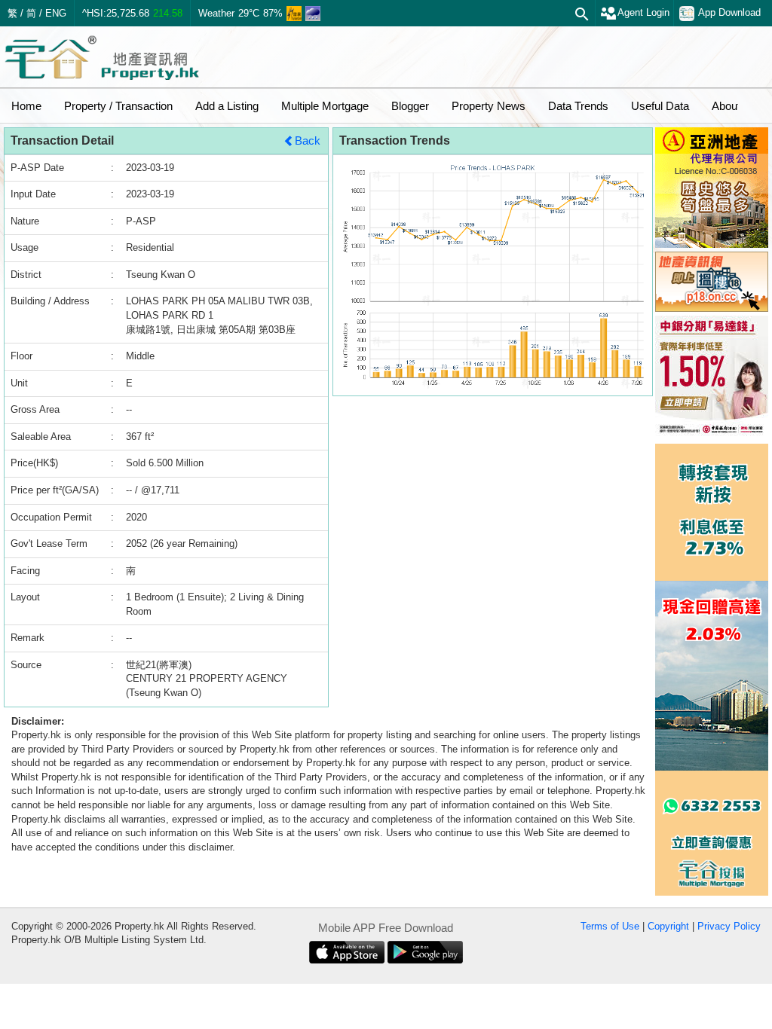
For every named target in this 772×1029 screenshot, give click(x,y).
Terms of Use (610, 926)
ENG (55, 13)
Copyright (668, 926)
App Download (729, 12)
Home (26, 105)
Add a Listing (227, 105)
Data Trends (578, 105)
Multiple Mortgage (325, 105)
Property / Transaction (118, 105)
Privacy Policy (729, 926)
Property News (488, 105)
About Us (735, 105)
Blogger (410, 105)
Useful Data (660, 105)
